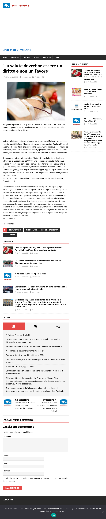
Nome (5, 455)
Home (4, 57)
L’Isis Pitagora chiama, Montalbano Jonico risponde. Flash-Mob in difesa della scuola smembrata (39, 248)
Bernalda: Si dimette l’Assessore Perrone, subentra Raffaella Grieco (34, 346)
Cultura (47, 57)
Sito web (6, 471)
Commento (7, 436)
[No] (102, 512)
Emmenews (26, 77)
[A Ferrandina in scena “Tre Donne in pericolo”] (76, 94)
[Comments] (58, 326)
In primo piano (79, 64)
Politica (26, 57)
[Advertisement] (53, 27)
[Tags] (36, 326)
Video (57, 57)
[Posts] (14, 326)
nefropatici (31, 230)
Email (5, 463)
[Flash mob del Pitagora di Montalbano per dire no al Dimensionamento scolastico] (8, 266)
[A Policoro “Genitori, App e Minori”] (8, 279)
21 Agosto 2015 (12, 77)
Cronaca (14, 57)
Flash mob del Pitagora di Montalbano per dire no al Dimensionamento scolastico (39, 262)
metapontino (15, 230)
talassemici (10, 235)
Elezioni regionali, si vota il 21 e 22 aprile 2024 (25, 355)
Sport (36, 57)
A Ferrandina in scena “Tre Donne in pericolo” (25, 351)
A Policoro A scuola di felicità (18, 335)
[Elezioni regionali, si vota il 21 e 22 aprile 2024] (76, 109)
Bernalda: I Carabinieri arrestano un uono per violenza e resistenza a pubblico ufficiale (41, 288)
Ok (53, 515)
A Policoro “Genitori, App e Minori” (30, 274)
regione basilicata (49, 230)
